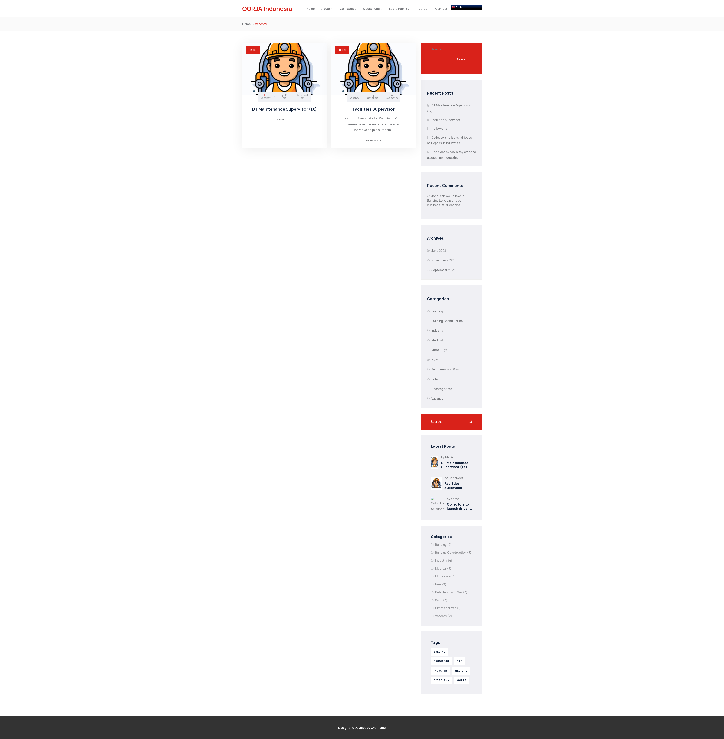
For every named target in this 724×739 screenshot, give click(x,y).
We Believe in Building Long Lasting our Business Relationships (445, 200)
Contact (441, 9)
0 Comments (392, 96)
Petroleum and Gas (445, 369)
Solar (435, 379)
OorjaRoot (372, 97)
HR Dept (284, 96)
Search (436, 49)
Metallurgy (439, 350)
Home (310, 9)
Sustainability (399, 9)
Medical (437, 340)
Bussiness (441, 661)
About (325, 9)
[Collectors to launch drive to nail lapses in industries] (437, 503)
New (434, 360)
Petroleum (442, 680)
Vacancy (265, 97)
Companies (348, 9)
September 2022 (443, 270)
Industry (437, 330)
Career (423, 9)
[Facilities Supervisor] (436, 483)
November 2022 (442, 260)
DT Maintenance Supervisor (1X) (454, 464)
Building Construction (447, 321)
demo (455, 499)
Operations (371, 9)
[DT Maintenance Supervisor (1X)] (434, 462)
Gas (459, 661)
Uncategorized (442, 389)
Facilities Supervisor (445, 120)
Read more (284, 119)
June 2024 (438, 251)
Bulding (440, 651)
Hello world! (439, 128)
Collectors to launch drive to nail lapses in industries (459, 510)
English (459, 7)
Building (437, 311)
